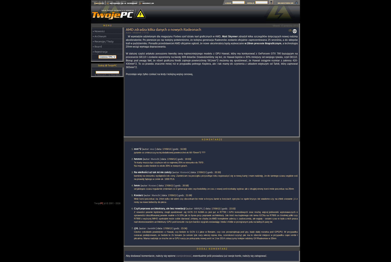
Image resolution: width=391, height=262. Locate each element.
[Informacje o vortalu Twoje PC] (121, 4)
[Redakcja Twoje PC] (146, 4)
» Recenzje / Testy (103, 41)
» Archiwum (99, 36)
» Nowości (99, 31)
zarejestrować (184, 255)
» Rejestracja (100, 51)
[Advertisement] (226, 14)
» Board (97, 46)
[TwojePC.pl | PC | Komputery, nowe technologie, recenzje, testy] (98, 4)
